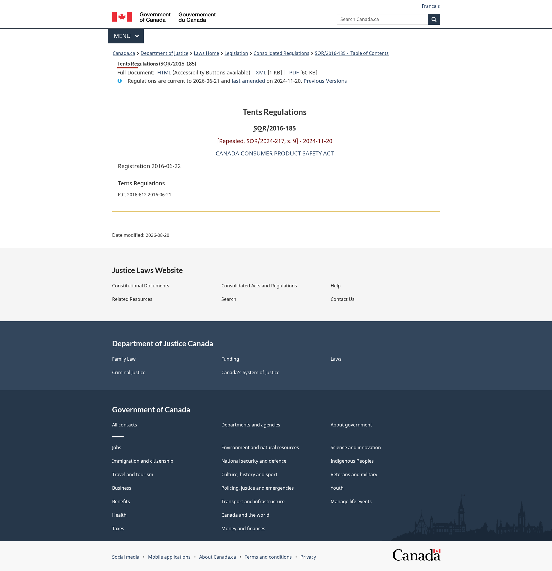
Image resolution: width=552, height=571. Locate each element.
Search (228, 299)
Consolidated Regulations (281, 53)
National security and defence (253, 461)
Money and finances (243, 528)
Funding (230, 359)
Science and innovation (356, 447)
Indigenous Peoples (352, 461)
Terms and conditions (268, 557)
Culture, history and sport (249, 474)
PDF (294, 72)
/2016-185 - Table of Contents (352, 53)
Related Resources (132, 299)
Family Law (124, 359)
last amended (248, 80)
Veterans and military (354, 474)
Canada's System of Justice (250, 372)
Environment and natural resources (260, 447)
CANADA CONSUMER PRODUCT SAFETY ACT (275, 153)
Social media (125, 557)
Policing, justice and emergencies (257, 488)
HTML (164, 72)
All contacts (124, 425)
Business (121, 488)
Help (336, 285)
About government (351, 425)
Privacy (308, 557)
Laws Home (206, 53)
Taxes (118, 528)
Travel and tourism (132, 474)
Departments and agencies (250, 425)
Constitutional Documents (140, 285)
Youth (337, 488)
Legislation (236, 53)
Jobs (116, 447)
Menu (123, 36)
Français (431, 6)
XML (261, 72)
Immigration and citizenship (142, 461)
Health (119, 515)
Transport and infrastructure (253, 501)
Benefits (121, 501)
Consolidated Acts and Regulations (259, 285)
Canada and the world (245, 515)
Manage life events (351, 501)
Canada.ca (124, 53)
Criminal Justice (128, 372)
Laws (336, 359)
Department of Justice (164, 53)
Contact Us (342, 299)
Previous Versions (325, 80)
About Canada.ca (217, 557)
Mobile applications (169, 557)
